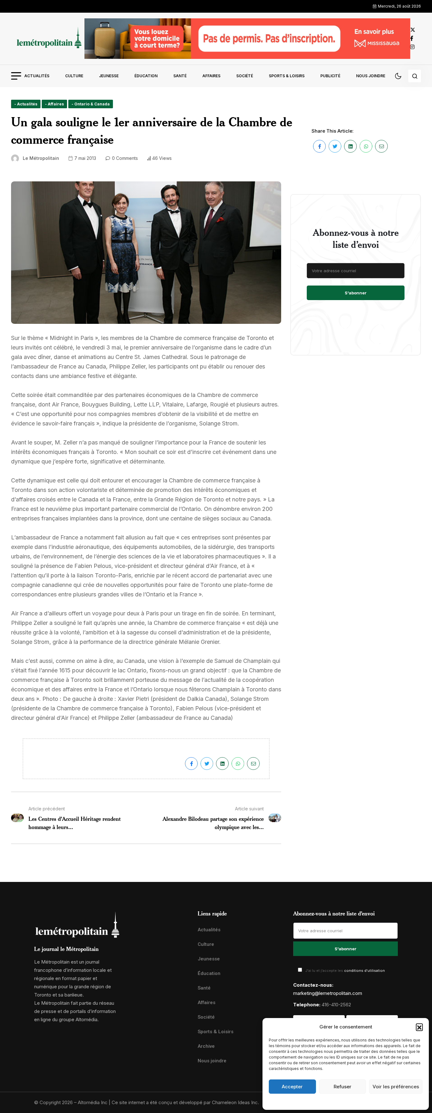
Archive (206, 1046)
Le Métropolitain (41, 158)
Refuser (342, 1087)
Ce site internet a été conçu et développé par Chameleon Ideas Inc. (185, 1102)
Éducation (145, 75)
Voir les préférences (396, 1087)
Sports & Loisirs (287, 75)
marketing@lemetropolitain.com (327, 993)
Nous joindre (370, 75)
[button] (419, 1027)
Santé (180, 75)
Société (244, 75)
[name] (47, 38)
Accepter (292, 1087)
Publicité (330, 75)
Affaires (211, 75)
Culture (74, 75)
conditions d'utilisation (364, 970)
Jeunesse (109, 75)
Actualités (36, 75)
